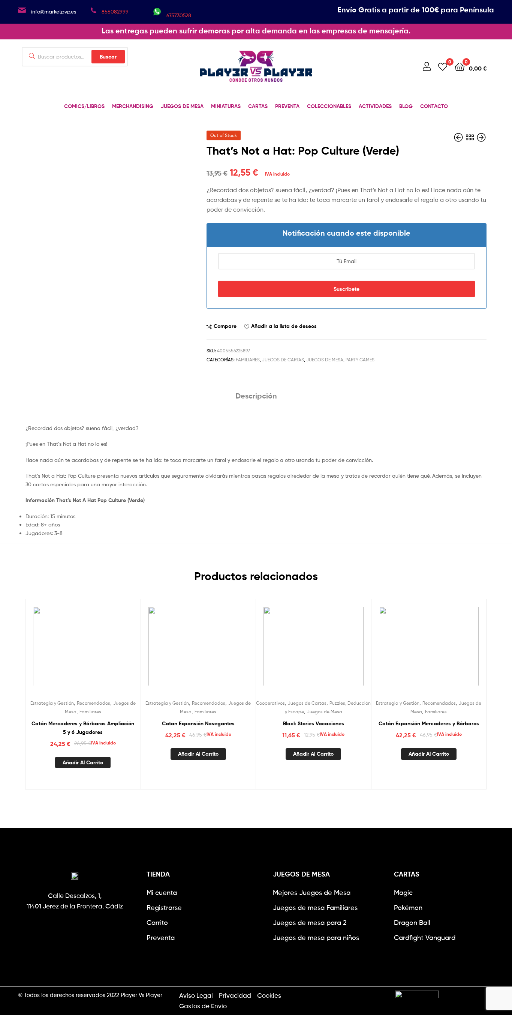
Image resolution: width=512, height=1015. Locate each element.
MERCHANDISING (132, 106)
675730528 (178, 15)
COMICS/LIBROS (84, 106)
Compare (225, 326)
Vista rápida (101, 650)
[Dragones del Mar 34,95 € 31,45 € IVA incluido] (459, 137)
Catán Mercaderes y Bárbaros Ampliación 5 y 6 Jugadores (82, 727)
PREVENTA (287, 106)
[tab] (256, 399)
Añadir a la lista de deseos (284, 326)
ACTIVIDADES (375, 106)
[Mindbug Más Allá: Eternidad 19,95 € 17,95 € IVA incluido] (481, 137)
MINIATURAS (226, 106)
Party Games (360, 359)
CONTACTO (434, 106)
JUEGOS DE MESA (182, 106)
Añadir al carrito (83, 762)
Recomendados (93, 703)
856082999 (115, 11)
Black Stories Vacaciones (313, 723)
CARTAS (258, 106)
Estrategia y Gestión (52, 703)
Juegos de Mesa (324, 359)
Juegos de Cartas (283, 359)
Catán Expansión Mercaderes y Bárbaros (429, 723)
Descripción (256, 395)
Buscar (108, 56)
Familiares (248, 359)
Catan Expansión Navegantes (198, 723)
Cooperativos (270, 703)
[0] (442, 66)
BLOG (406, 106)
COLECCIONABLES (329, 106)
